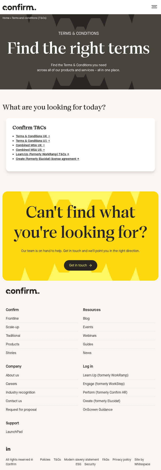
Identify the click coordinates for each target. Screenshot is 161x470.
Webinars (89, 335)
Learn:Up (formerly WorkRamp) (106, 375)
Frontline (12, 318)
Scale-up (12, 327)
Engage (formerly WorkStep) (104, 384)
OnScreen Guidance (98, 409)
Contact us (14, 401)
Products (12, 344)
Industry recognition (20, 392)
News (87, 353)
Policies (45, 460)
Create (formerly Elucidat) (101, 401)
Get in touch (78, 265)
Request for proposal (21, 409)
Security (90, 464)
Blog (86, 318)
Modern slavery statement (81, 460)
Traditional (13, 335)
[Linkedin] (8, 448)
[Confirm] (19, 7)
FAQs (105, 460)
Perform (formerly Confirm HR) (105, 392)
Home (6, 18)
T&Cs (57, 460)
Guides (88, 344)
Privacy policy (122, 460)
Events (88, 327)
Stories (11, 353)
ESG (78, 464)
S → (33, 141)
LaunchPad (14, 432)
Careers (11, 384)
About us (12, 375)
